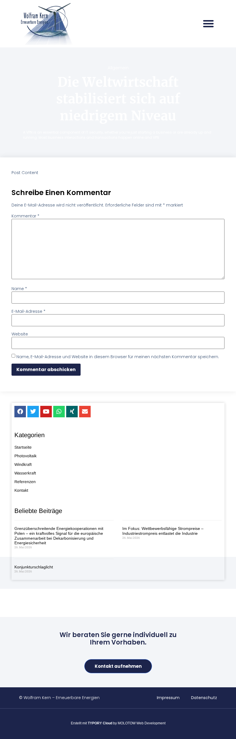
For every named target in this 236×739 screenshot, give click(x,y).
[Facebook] (20, 411)
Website (20, 334)
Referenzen (25, 481)
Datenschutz (204, 698)
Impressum (168, 698)
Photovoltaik (25, 456)
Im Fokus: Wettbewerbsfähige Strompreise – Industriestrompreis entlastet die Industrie (162, 531)
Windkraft (23, 464)
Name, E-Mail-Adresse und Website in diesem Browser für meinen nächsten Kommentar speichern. (117, 357)
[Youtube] (46, 411)
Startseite (23, 447)
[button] (208, 23)
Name (19, 289)
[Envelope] (85, 411)
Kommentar (25, 216)
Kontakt (21, 490)
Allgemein (118, 68)
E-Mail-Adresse (28, 311)
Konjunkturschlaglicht (33, 567)
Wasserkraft (25, 473)
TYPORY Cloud (100, 723)
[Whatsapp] (59, 411)
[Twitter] (33, 411)
